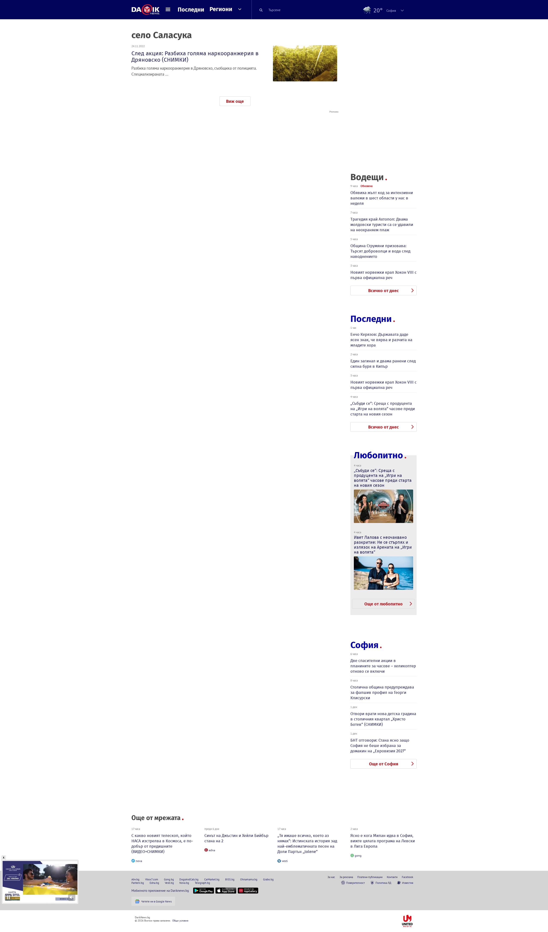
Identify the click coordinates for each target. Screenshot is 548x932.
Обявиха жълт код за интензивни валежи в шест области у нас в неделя (381, 198)
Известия (407, 882)
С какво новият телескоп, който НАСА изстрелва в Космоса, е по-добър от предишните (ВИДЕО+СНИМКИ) (162, 843)
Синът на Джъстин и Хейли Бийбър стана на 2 (236, 838)
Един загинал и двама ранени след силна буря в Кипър (383, 363)
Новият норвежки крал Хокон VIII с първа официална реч (383, 275)
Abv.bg (135, 879)
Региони (221, 9)
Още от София (383, 763)
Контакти (392, 877)
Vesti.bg (169, 882)
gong (358, 855)
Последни (191, 9)
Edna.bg (154, 882)
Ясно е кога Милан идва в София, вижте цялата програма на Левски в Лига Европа (382, 841)
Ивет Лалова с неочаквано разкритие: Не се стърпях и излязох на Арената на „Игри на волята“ (383, 545)
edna (212, 850)
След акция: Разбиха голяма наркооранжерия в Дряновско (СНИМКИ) (195, 56)
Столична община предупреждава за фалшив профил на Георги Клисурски (382, 692)
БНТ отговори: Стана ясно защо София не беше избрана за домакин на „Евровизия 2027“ (379, 745)
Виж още (235, 101)
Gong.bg (169, 879)
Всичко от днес (383, 290)
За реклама (346, 877)
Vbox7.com (151, 879)
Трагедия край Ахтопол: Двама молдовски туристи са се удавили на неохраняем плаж (381, 224)
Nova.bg (184, 882)
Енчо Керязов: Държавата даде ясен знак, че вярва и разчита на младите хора (381, 340)
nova (139, 861)
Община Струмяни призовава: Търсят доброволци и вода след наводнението (380, 251)
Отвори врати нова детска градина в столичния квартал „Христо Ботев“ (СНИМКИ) (383, 719)
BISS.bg (229, 879)
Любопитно (378, 455)
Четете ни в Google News (156, 901)
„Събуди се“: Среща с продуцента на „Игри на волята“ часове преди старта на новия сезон (382, 409)
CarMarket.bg (211, 879)
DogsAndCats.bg (188, 879)
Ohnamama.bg (248, 879)
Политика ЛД (383, 882)
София (364, 645)
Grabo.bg (268, 879)
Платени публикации (370, 877)
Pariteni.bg (137, 882)
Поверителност (355, 882)
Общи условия (180, 920)
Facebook (407, 877)
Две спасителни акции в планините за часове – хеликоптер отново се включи (383, 666)
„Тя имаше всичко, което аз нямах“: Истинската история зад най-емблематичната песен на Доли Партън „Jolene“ (307, 843)
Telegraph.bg (202, 882)
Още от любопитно (383, 603)
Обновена (366, 186)
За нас (331, 877)
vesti (285, 861)
